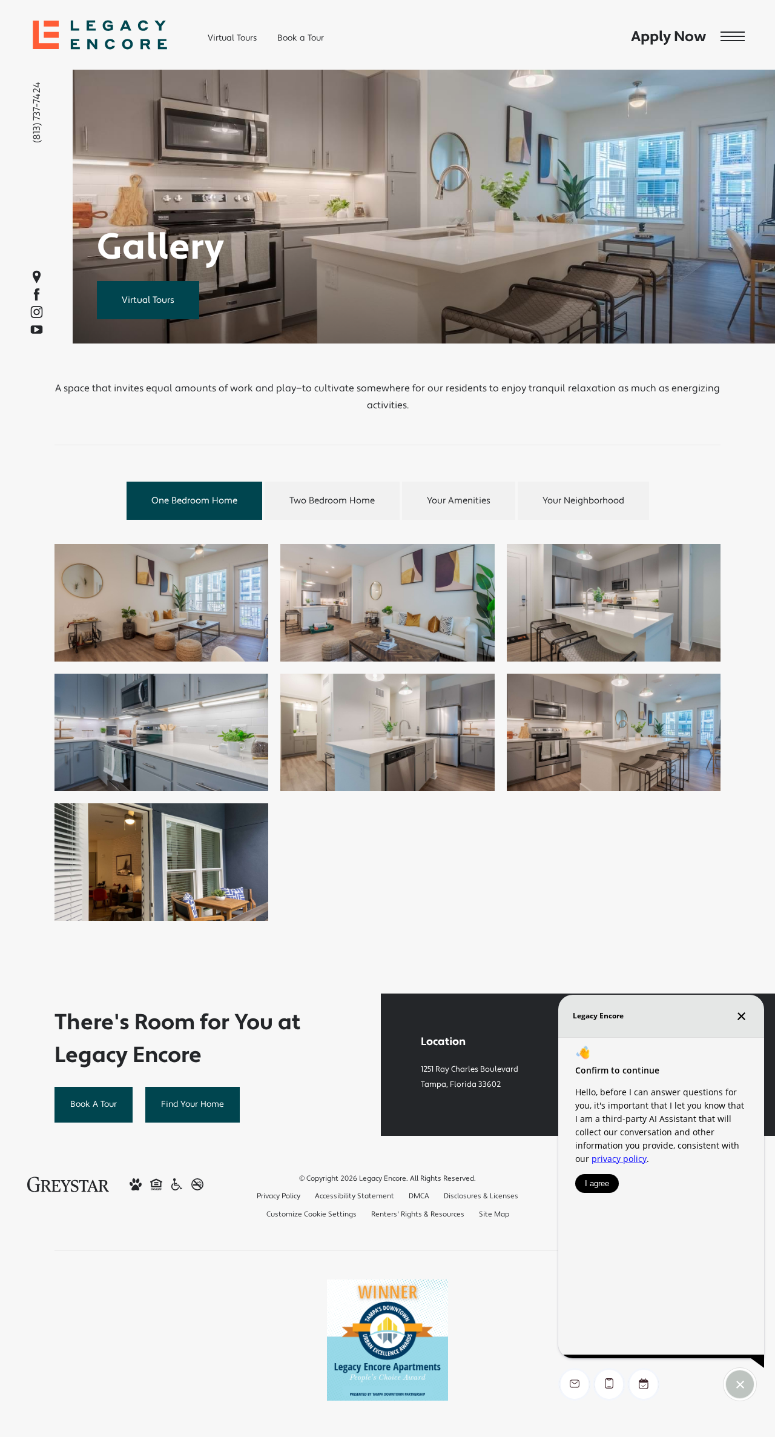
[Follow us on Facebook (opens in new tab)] (36, 294)
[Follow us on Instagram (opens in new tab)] (36, 312)
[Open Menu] (733, 37)
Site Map (494, 1214)
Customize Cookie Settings (311, 1214)
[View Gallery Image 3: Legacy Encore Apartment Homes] (614, 603)
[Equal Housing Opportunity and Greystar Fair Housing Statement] (156, 1184)
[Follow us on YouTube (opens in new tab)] (36, 329)
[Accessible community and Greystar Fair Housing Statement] (177, 1184)
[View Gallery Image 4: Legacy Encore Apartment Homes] (161, 732)
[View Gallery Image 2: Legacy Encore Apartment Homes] (387, 603)
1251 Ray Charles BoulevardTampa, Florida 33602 (469, 1076)
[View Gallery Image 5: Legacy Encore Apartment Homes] (387, 732)
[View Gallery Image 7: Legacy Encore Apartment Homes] (161, 862)
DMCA (419, 1196)
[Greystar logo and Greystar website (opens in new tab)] (68, 1183)
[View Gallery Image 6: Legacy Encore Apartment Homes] (614, 732)
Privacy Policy (278, 1196)
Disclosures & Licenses (481, 1196)
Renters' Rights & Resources (417, 1214)
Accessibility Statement (354, 1196)
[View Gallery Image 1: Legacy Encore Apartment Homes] (161, 603)
